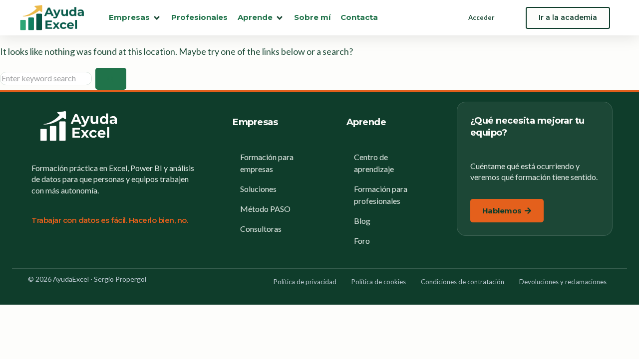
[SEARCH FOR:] (47, 78)
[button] (135, 17)
